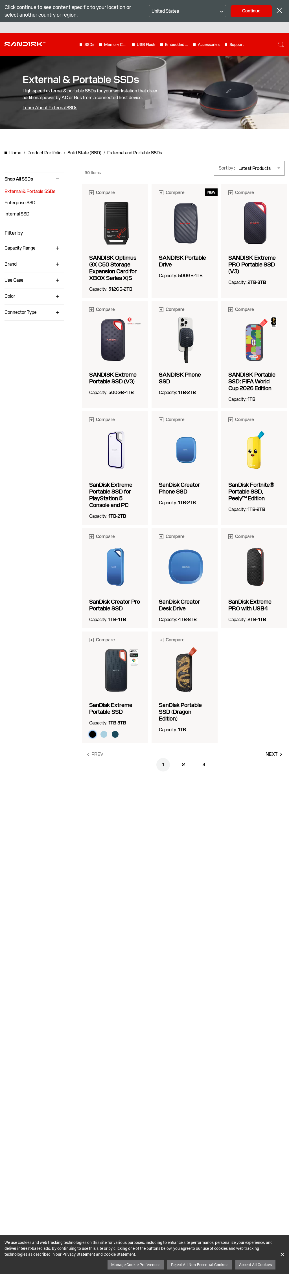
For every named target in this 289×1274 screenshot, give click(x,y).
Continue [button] (251, 11)
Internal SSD (17, 214)
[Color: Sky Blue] (103, 734)
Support (236, 44)
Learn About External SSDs (50, 108)
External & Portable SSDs (30, 191)
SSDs (89, 44)
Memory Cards (115, 44)
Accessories (209, 44)
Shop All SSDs (19, 179)
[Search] (281, 44)
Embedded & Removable (176, 44)
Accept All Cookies (255, 1264)
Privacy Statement (78, 1254)
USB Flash (146, 44)
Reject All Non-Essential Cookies (199, 1264)
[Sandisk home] (25, 44)
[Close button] (279, 11)
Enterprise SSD (20, 203)
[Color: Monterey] (115, 734)
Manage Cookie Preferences (135, 1264)
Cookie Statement (119, 1254)
